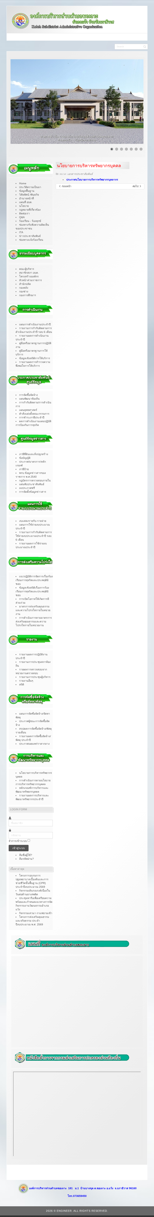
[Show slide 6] (136, 149)
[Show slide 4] (126, 149)
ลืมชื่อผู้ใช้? (25, 855)
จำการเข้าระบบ (18, 841)
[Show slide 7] (141, 149)
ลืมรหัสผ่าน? (26, 858)
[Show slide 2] (116, 149)
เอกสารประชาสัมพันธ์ (80, 173)
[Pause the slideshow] (132, 101)
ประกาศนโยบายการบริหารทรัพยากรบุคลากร (92, 179)
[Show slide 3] (121, 149)
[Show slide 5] (131, 149)
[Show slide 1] (111, 149)
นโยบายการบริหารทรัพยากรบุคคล (89, 165)
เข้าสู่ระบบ (18, 848)
